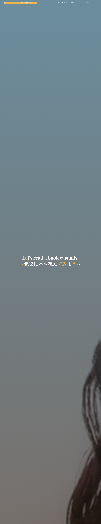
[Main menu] (98, 2)
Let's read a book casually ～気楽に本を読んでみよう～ (20, 3)
